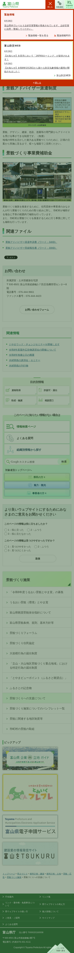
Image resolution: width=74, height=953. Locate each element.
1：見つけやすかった (19, 546)
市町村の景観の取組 (22, 728)
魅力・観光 (40, 485)
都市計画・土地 (53, 874)
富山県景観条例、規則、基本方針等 (32, 622)
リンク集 (46, 897)
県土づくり (22, 874)
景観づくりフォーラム (23, 632)
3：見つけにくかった (19, 550)
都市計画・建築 (37, 874)
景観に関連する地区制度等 (26, 718)
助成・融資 (17, 400)
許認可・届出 (50, 390)
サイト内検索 (8, 461)
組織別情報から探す (29, 449)
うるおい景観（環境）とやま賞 (29, 602)
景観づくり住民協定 (22, 643)
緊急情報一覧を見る (38, 35)
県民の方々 (40, 477)
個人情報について (50, 911)
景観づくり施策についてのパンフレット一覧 (37, 708)
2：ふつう (36, 529)
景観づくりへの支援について (27, 698)
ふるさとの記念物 (21, 688)
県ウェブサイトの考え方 (53, 904)
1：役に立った (16, 529)
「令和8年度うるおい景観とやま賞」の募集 (37, 592)
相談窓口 (49, 400)
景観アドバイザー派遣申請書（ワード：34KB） (31, 242)
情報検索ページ (26, 426)
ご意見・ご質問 (12, 918)
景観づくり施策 (18, 580)
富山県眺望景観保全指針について (30, 612)
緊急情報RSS (64, 35)
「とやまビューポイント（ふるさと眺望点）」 (38, 677)
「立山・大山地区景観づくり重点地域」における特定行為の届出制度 (38, 665)
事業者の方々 (39, 493)
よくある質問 (25, 438)
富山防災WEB (63, 75)
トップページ (9, 874)
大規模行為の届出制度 (23, 653)
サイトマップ (48, 918)
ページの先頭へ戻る (59, 948)
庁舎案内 (9, 897)
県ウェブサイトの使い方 (16, 911)
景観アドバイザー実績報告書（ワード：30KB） (31, 248)
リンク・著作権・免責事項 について (20, 904)
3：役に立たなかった (19, 533)
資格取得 (16, 390)
